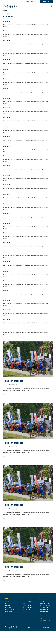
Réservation (46, 2)
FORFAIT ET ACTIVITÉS (10, 609)
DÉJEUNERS (8, 607)
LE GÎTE (7, 603)
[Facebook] (35, 1)
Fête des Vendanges (13, 380)
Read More (6, 394)
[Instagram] (37, 1)
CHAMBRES (8, 605)
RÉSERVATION (8, 611)
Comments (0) (14, 384)
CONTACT (7, 613)
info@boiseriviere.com (28, 599)
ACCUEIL (7, 601)
